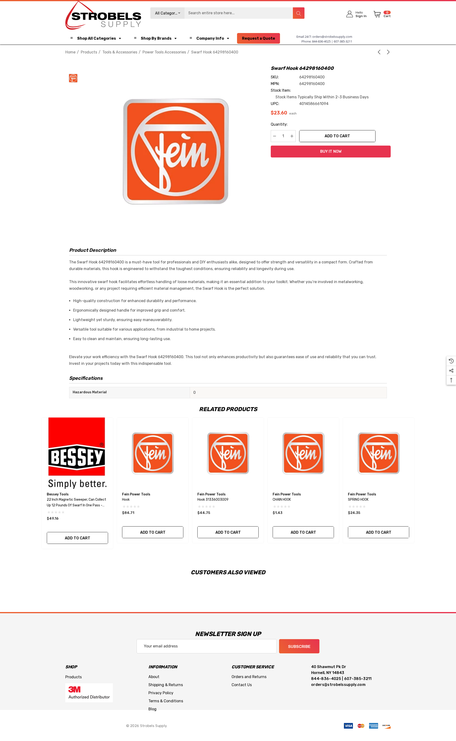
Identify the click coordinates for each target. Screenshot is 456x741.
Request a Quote (258, 38)
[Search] (298, 13)
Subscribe (299, 646)
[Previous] (380, 52)
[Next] (387, 52)
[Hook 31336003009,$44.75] (228, 453)
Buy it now (331, 151)
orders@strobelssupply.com (332, 36)
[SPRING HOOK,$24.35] (378, 453)
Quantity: (279, 124)
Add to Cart (337, 136)
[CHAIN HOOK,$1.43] (303, 453)
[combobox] (227, 13)
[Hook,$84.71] (152, 453)
